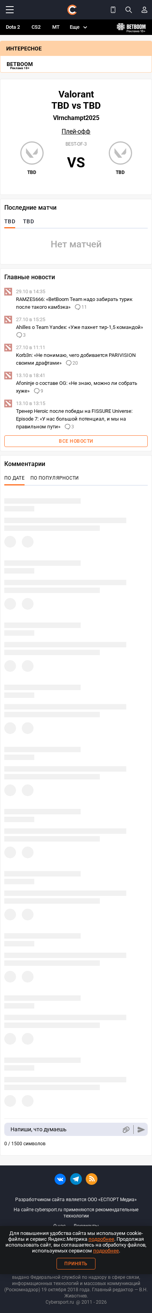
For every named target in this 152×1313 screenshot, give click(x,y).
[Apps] (113, 9)
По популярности (54, 478)
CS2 (36, 27)
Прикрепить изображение (126, 1129)
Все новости (76, 441)
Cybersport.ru (60, 1302)
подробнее (101, 1239)
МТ (56, 27)
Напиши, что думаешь (39, 1129)
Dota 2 (13, 27)
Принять (76, 1263)
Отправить (141, 1129)
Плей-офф (76, 131)
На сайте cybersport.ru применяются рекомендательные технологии (76, 1213)
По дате (14, 478)
